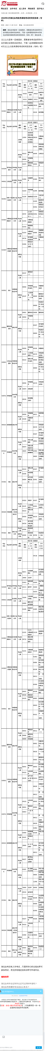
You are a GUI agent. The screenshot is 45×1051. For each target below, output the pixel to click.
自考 (22, 13)
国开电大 (40, 8)
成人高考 (22, 8)
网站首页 (4, 8)
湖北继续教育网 (13, 13)
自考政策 (29, 13)
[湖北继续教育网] (9, 6)
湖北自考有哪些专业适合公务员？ (15, 986)
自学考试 (13, 8)
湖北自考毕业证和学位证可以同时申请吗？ (19, 983)
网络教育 (31, 8)
